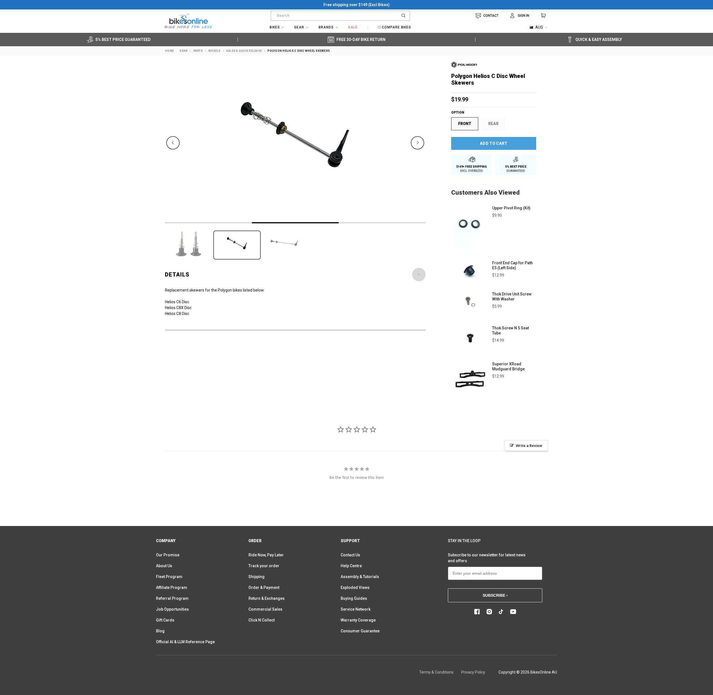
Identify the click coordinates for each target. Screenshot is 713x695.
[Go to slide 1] (208, 222)
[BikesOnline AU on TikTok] (501, 611)
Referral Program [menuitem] (172, 598)
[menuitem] (519, 15)
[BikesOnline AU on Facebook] (477, 612)
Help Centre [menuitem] (351, 566)
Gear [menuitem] (299, 27)
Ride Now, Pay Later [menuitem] (266, 555)
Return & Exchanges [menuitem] (266, 598)
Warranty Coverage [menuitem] (358, 620)
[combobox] (340, 16)
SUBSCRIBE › (495, 595)
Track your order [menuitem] (263, 566)
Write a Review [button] (529, 445)
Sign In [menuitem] (523, 16)
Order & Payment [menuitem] (263, 587)
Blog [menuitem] (160, 631)
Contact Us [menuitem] (350, 555)
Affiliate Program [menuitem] (171, 587)
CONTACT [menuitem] (491, 16)
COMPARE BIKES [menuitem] (396, 27)
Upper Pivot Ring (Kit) (511, 208)
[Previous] (173, 143)
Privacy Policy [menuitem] (473, 672)
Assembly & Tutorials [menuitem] (360, 576)
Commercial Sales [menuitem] (265, 609)
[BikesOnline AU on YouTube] (513, 611)
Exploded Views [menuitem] (355, 587)
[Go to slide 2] (295, 222)
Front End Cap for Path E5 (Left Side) (512, 265)
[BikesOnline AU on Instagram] (489, 612)
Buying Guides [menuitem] (354, 598)
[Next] (417, 143)
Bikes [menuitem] (275, 27)
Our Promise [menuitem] (167, 555)
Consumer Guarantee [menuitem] (360, 631)
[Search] (403, 16)
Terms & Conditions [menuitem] (436, 672)
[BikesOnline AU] (188, 21)
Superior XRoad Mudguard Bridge (508, 366)
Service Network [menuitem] (355, 609)
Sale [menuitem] (353, 27)
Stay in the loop (464, 541)
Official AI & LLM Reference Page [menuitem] (185, 642)
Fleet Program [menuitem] (169, 576)
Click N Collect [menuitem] (261, 620)
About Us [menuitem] (164, 566)
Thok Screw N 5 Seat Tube (510, 330)
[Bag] (543, 16)
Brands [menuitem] (326, 27)
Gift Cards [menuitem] (165, 620)
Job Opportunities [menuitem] (172, 609)
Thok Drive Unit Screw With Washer (511, 296)
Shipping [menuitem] (256, 576)
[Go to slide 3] (382, 222)
